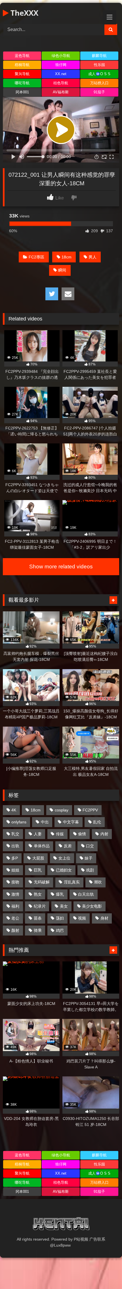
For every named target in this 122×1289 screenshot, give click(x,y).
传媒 (60, 834)
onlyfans (18, 822)
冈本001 (22, 92)
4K (13, 810)
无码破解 (42, 882)
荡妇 (60, 918)
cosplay (61, 810)
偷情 (82, 834)
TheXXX (23, 13)
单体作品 (42, 846)
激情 (15, 894)
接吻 (15, 882)
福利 (15, 906)
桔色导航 (60, 83)
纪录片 (40, 906)
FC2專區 (36, 257)
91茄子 (99, 92)
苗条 (38, 918)
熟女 (38, 894)
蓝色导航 (22, 56)
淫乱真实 (72, 882)
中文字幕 (71, 822)
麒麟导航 (99, 56)
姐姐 (15, 870)
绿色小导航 (61, 56)
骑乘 (38, 930)
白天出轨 (86, 894)
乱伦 (97, 822)
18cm (66, 257)
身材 (104, 918)
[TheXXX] (61, 1224)
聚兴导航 (22, 74)
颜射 (15, 930)
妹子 (88, 858)
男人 (92, 257)
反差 (68, 846)
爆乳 (60, 894)
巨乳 (38, 870)
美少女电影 (92, 906)
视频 (82, 918)
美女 (64, 906)
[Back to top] (104, 1272)
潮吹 (98, 882)
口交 (90, 846)
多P (14, 858)
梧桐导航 (22, 65)
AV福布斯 (61, 92)
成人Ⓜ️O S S (99, 74)
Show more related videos (61, 567)
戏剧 (90, 870)
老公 (15, 918)
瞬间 (62, 270)
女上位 (64, 858)
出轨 (15, 846)
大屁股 (38, 858)
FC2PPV (90, 810)
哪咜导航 (22, 83)
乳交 (15, 834)
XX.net (60, 74)
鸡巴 (60, 930)
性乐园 (99, 65)
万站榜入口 (99, 83)
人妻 (38, 834)
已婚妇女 (64, 870)
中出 (45, 822)
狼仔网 (60, 65)
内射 (104, 834)
